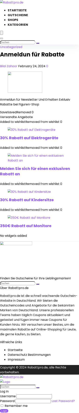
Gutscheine (18, 15)
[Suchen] (37, 43)
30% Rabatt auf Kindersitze (27, 200)
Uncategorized (11, 47)
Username (8, 396)
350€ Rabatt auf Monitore (25, 225)
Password (7, 401)
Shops (13, 20)
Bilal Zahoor (9, 66)
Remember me (16, 406)
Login (4, 410)
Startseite (17, 10)
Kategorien (18, 24)
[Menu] (1, 33)
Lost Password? (63, 401)
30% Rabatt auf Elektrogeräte (29, 138)
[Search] (1, 38)
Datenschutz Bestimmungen (29, 355)
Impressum (16, 359)
